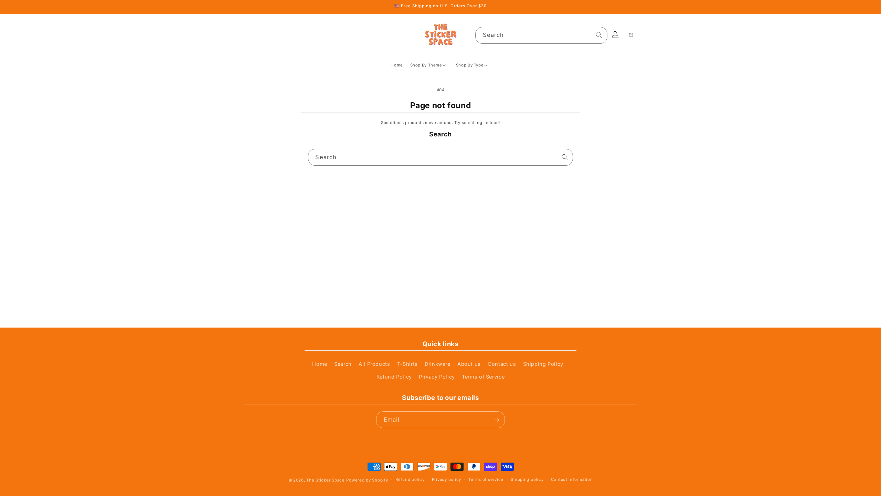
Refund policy (409, 479)
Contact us (502, 364)
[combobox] (541, 35)
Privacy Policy (437, 377)
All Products (374, 364)
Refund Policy (394, 377)
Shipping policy (527, 479)
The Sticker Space (325, 480)
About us (469, 364)
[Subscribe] (497, 419)
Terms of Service (483, 377)
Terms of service (485, 479)
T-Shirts (407, 364)
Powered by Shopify (367, 480)
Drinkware (437, 364)
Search (343, 364)
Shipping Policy (543, 364)
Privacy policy (446, 479)
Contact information (572, 479)
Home (319, 364)
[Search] (599, 35)
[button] (429, 65)
